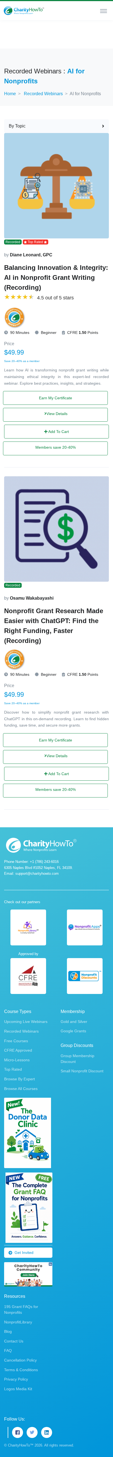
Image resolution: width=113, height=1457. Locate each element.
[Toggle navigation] (103, 10)
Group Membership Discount (77, 1059)
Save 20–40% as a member (21, 361)
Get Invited (24, 1252)
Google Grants (73, 1031)
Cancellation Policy (20, 1360)
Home (10, 93)
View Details (56, 413)
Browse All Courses (21, 1088)
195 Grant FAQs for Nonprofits (21, 1309)
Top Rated (13, 1069)
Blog (8, 1331)
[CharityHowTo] (24, 10)
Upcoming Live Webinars (25, 1021)
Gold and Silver (74, 1021)
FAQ (8, 1350)
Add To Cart (58, 431)
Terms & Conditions (21, 1370)
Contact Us (13, 1341)
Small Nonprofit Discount (82, 1071)
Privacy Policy (16, 1379)
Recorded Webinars (43, 93)
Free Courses (16, 1041)
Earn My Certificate (55, 398)
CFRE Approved (18, 1050)
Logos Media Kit (18, 1389)
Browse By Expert (19, 1079)
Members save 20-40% (55, 447)
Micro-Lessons (17, 1060)
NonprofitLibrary (18, 1322)
